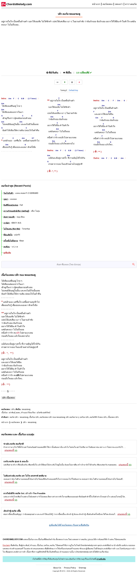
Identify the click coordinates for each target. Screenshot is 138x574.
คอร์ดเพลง (108, 4)
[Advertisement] (49, 48)
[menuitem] (97, 4)
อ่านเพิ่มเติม (101, 559)
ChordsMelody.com (19, 4)
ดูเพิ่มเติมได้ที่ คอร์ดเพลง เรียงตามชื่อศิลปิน (69, 525)
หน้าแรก (96, 4)
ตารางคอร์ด (131, 4)
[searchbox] (69, 264)
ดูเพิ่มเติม (7, 253)
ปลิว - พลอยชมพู (29, 422)
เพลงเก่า (119, 4)
